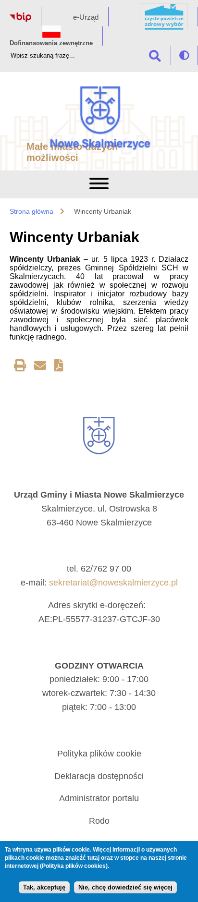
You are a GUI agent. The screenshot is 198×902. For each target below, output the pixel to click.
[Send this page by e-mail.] (40, 367)
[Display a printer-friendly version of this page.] (20, 367)
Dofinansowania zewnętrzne (51, 43)
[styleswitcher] (184, 55)
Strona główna (31, 211)
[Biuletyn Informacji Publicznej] (20, 19)
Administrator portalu (99, 798)
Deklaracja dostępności (99, 776)
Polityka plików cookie (99, 753)
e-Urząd (86, 17)
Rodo (99, 821)
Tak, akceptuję (44, 887)
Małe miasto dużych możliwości (72, 152)
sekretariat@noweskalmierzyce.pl (113, 582)
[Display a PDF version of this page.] (58, 367)
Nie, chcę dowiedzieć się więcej (125, 887)
